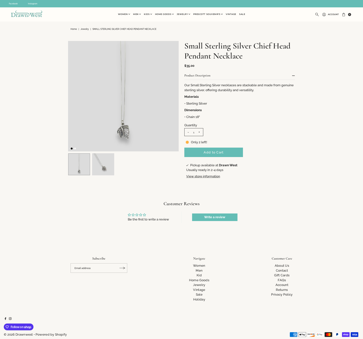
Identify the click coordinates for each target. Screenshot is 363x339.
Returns (282, 290)
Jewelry (182, 14)
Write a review (214, 217)
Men (136, 14)
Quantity (190, 125)
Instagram (32, 4)
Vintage (231, 14)
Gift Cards (281, 275)
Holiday (199, 299)
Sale (242, 14)
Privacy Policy (281, 294)
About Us (282, 265)
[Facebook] (5, 319)
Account (333, 14)
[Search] (317, 14)
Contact (282, 270)
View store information (203, 176)
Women (123, 14)
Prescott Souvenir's (207, 14)
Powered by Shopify (51, 334)
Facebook (13, 4)
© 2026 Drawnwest (18, 334)
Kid (199, 275)
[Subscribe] (122, 268)
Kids (147, 14)
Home (74, 29)
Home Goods (163, 14)
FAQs (282, 280)
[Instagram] (10, 319)
